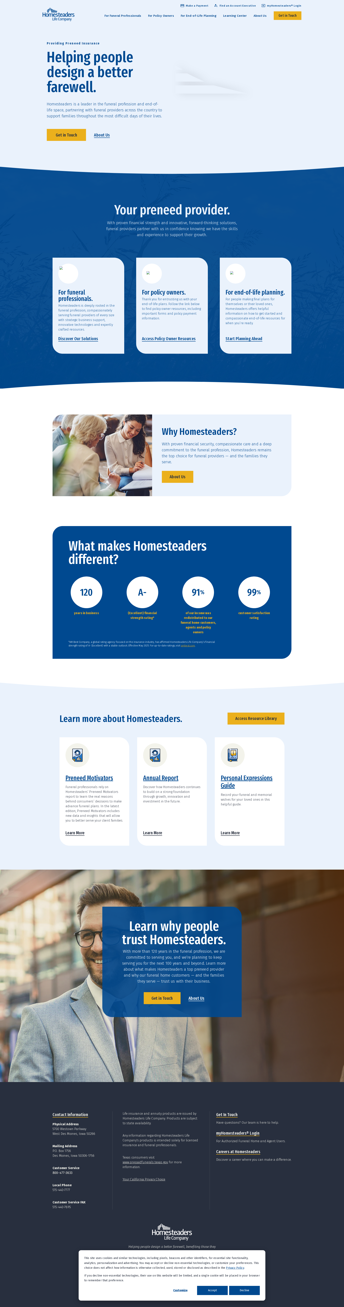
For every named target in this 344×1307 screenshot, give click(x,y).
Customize (180, 1290)
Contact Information (70, 1114)
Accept (212, 1290)
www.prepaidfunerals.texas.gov (145, 1162)
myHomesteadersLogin (237, 1133)
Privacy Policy (235, 1268)
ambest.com (188, 645)
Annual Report (160, 778)
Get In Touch (226, 1114)
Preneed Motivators (89, 778)
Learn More (74, 833)
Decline (244, 1290)
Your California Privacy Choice (144, 1179)
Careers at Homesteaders (238, 1151)
